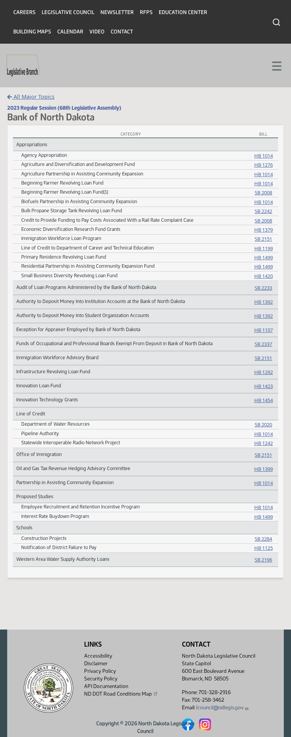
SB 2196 (263, 559)
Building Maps (32, 31)
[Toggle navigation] (276, 65)
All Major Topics (33, 96)
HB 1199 (263, 248)
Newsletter (117, 12)
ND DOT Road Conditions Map (118, 694)
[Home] (23, 66)
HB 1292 (263, 372)
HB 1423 (263, 386)
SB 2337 (263, 344)
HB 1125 (263, 547)
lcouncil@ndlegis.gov (220, 707)
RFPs (146, 12)
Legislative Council (68, 12)
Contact (122, 31)
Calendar (70, 31)
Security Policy (100, 678)
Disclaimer (96, 663)
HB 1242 (263, 443)
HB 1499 (263, 257)
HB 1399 (263, 469)
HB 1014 (263, 155)
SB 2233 (263, 287)
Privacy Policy (100, 671)
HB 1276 (263, 164)
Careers (24, 12)
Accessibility (98, 656)
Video (97, 31)
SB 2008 (263, 192)
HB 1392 (263, 301)
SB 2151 (263, 238)
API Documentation (106, 686)
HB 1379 (263, 229)
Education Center (183, 12)
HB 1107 (263, 330)
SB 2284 (263, 538)
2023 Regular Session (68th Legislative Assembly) (64, 107)
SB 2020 (263, 424)
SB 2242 (263, 211)
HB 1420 (263, 276)
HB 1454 (263, 400)
